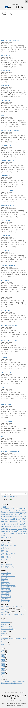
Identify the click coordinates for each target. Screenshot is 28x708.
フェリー (12, 510)
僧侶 (17, 512)
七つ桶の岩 (4, 357)
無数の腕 (3, 436)
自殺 (11, 253)
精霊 (12, 531)
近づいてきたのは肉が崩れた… (10, 451)
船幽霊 (9, 178)
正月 (10, 454)
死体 (16, 521)
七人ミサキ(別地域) (6, 421)
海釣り (20, 526)
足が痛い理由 (4, 598)
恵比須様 (9, 208)
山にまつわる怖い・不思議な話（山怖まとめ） (13, 681)
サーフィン (18, 506)
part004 (10, 359)
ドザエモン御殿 (5, 310)
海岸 (11, 526)
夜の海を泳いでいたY (6, 542)
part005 (3, 655)
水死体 (4, 58)
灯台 (21, 529)
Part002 (10, 406)
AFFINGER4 (20, 705)
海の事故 (7, 58)
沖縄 (8, 496)
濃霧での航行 (5, 85)
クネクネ (8, 506)
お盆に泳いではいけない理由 (8, 545)
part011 (10, 87)
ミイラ (4, 268)
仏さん (4, 223)
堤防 (15, 514)
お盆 (3, 283)
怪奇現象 (4, 88)
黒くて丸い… (5, 280)
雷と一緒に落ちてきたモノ (8, 585)
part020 (3, 673)
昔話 (3, 73)
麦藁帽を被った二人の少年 (8, 553)
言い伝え (7, 533)
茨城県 (13, 313)
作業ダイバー (13, 512)
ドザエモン (5, 208)
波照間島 (12, 524)
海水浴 (16, 526)
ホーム (5, 692)
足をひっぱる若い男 (6, 597)
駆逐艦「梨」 (4, 550)
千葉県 (6, 514)
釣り (24, 533)
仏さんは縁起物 (5, 220)
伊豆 (10, 512)
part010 (3, 661)
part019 (10, 102)
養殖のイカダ (4, 556)
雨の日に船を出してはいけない (10, 40)
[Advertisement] (13, 26)
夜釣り (3, 516)
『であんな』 (4, 547)
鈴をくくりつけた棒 (6, 591)
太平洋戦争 (5, 103)
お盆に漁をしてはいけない (9, 325)
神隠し (7, 531)
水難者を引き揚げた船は (8, 160)
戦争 (8, 103)
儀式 (19, 512)
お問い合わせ (22, 692)
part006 (10, 453)
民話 (11, 238)
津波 (13, 238)
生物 (24, 529)
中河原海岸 (23, 510)
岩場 (5, 328)
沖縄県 (8, 524)
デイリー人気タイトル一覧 (8, 567)
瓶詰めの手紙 (4, 612)
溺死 (5, 343)
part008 (3, 659)
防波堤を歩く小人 (5, 588)
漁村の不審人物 (5, 100)
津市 (15, 524)
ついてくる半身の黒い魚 (8, 265)
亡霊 (5, 512)
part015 (10, 117)
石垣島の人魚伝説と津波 (7, 629)
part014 (10, 72)
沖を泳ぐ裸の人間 (6, 145)
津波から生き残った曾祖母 (9, 340)
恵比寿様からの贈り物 (7, 205)
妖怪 (3, 118)
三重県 (19, 510)
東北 (12, 521)
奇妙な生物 (8, 268)
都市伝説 (20, 533)
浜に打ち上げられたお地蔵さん (10, 130)
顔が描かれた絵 (5, 548)
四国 (13, 514)
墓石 (3, 193)
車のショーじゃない (6, 595)
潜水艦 (12, 529)
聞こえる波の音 (5, 551)
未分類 (10, 207)
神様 (8, 375)
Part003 (10, 327)
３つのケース (4, 544)
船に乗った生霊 (5, 55)
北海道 (3, 514)
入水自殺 (22, 512)
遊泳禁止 (11, 533)
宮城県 (6, 519)
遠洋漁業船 (8, 298)
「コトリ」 (4, 295)
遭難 (15, 533)
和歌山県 (10, 514)
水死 (18, 521)
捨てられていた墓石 (7, 190)
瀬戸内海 (15, 529)
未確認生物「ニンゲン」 (7, 609)
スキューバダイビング (8, 508)
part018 (10, 132)
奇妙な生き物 (5, 238)
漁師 (6, 43)
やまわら (3, 633)
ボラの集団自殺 (5, 250)
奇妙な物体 (5, 454)
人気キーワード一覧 (6, 537)
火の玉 (19, 529)
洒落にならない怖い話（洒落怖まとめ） (11, 683)
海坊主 (3, 115)
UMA (2, 506)
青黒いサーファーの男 (7, 557)
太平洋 (8, 516)
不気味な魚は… (5, 235)
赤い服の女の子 (5, 601)
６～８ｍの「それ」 (6, 554)
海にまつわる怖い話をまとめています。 (14, 700)
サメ (14, 506)
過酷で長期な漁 (5, 594)
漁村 (8, 193)
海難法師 (23, 526)
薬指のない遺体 (5, 636)
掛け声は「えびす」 (7, 372)
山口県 (4, 43)
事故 (2, 512)
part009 (3, 660)
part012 (10, 312)
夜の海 (22, 514)
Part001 (3, 650)
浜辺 (21, 524)
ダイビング (19, 508)
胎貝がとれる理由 (6, 70)
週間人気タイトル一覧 (7, 566)
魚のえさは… (4, 559)
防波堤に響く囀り (5, 589)
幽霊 (3, 163)
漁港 (9, 529)
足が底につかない (5, 600)
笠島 (11, 283)
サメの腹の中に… (5, 622)
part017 (10, 57)
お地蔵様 (4, 133)
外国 (19, 514)
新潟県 (6, 283)
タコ (3, 360)
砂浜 (2, 531)
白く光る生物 (4, 611)
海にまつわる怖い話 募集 (13, 692)
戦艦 (6, 521)
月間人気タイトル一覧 (7, 564)
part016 (10, 42)
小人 (8, 519)
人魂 (7, 512)
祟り (17, 268)
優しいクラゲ (4, 644)
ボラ (3, 253)
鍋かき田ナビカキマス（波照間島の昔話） (12, 614)
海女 (9, 526)
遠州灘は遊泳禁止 (5, 592)
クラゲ (11, 506)
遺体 (17, 533)
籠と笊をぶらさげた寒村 (7, 626)
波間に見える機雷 (6, 404)
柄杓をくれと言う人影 (7, 175)
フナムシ (16, 510)
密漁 (2, 387)
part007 (3, 658)
